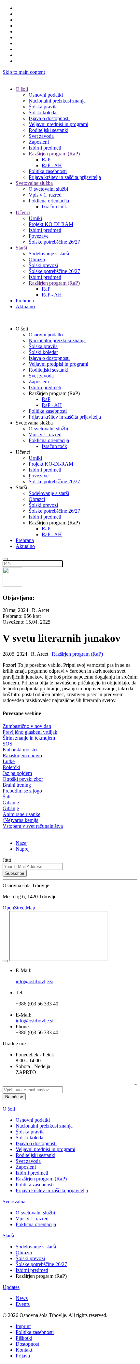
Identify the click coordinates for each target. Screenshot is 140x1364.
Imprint (23, 1326)
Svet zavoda (41, 136)
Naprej (23, 849)
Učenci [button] (23, 452)
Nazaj (22, 843)
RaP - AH (52, 165)
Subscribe (14, 873)
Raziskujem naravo (22, 755)
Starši (21, 247)
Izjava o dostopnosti (49, 118)
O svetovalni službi (48, 189)
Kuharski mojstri (20, 749)
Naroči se (14, 1096)
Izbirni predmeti (45, 148)
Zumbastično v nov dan (27, 726)
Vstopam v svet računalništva (33, 826)
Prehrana (25, 300)
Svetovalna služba (34, 183)
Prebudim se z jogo (22, 791)
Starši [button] (21, 487)
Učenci (23, 212)
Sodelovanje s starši (49, 253)
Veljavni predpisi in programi (58, 124)
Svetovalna (14, 1201)
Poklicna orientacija (49, 200)
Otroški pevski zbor (23, 779)
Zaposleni (39, 142)
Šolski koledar (43, 112)
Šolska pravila (43, 106)
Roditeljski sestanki (48, 130)
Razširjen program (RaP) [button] (54, 393)
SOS (7, 743)
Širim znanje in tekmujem (29, 738)
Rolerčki (11, 767)
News (22, 1298)
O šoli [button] (22, 328)
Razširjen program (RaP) (54, 153)
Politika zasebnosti (48, 171)
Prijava (23, 1355)
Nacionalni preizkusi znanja (57, 101)
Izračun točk (54, 206)
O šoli (22, 89)
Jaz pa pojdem (17, 773)
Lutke (9, 761)
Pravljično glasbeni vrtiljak (30, 732)
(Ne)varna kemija (20, 820)
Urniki (35, 218)
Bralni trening (17, 785)
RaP (46, 159)
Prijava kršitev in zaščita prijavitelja (65, 177)
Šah (6, 796)
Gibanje (11, 802)
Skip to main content (24, 72)
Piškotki (24, 1338)
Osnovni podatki (46, 95)
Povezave (39, 236)
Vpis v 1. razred (45, 195)
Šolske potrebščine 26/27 (54, 242)
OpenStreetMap (19, 907)
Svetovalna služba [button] (34, 422)
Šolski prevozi (43, 265)
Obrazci (37, 259)
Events (23, 1304)
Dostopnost (27, 1344)
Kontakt (24, 1350)
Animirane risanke (21, 814)
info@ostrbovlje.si (34, 1020)
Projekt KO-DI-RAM (51, 224)
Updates (11, 1287)
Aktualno (25, 306)
